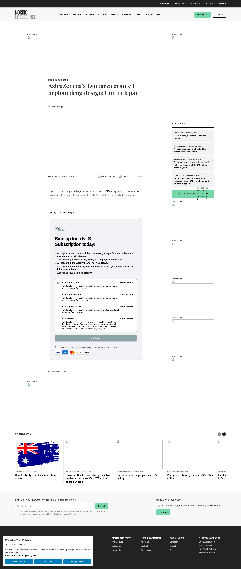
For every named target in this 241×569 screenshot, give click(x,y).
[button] (224, 434)
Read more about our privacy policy (21, 555)
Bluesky (174, 545)
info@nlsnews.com (207, 548)
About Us (210, 4)
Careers (126, 14)
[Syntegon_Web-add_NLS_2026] (193, 205)
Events (114, 14)
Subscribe (202, 14)
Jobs (137, 14)
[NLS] (25, 14)
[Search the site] (169, 15)
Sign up (101, 506)
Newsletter (117, 549)
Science (102, 14)
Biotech (90, 14)
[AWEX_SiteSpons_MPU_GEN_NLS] (193, 244)
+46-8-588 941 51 (207, 552)
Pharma (64, 14)
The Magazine (164, 4)
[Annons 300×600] (193, 38)
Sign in (219, 14)
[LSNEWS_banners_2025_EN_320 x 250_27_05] (193, 282)
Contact (222, 4)
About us (145, 541)
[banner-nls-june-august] (95, 385)
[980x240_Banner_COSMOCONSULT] (95, 38)
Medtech (77, 14)
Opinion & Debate (153, 14)
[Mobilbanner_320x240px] (193, 360)
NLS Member (196, 4)
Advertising (180, 4)
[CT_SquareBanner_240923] (193, 321)
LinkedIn (174, 541)
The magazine (118, 541)
